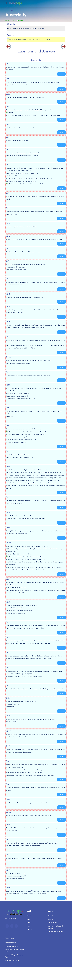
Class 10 (13, 20)
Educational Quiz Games (55, 931)
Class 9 (29, 926)
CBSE (7, 20)
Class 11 (50, 916)
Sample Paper (52, 922)
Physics (20, 20)
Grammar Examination (12, 960)
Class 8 (29, 922)
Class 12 (50, 919)
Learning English (10, 942)
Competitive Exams (11, 946)
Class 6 (29, 916)
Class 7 (29, 919)
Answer (61, 74)
